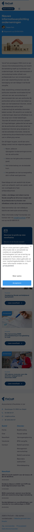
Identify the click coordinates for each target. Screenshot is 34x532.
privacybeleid (8, 266)
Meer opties (17, 276)
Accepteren (17, 283)
